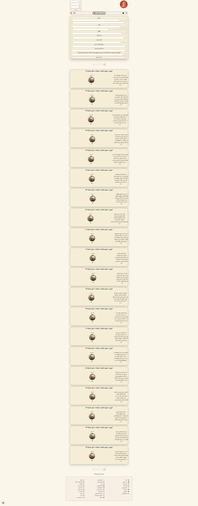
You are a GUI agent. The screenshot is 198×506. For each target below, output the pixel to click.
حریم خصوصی (80, 497)
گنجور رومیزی (100, 482)
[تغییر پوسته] (3, 502)
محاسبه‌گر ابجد (100, 490)
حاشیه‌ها (126, 490)
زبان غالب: (99, 35)
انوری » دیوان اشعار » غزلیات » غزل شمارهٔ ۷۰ (99, 328)
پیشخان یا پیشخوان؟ (98, 495)
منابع (82, 493)
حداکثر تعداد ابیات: (99, 49)
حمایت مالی (80, 486)
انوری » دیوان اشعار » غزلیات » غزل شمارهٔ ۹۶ (99, 447)
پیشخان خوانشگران (99, 493)
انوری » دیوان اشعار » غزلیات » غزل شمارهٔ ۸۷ (99, 408)
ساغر (102, 484)
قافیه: (99, 31)
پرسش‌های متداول (79, 482)
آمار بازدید (81, 491)
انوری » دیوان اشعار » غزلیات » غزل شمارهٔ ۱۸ (99, 71)
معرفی (81, 480)
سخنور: (99, 18)
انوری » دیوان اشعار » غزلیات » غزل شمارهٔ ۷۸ (99, 348)
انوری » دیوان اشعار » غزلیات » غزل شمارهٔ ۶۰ (99, 229)
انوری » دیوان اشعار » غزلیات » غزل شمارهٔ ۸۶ (99, 388)
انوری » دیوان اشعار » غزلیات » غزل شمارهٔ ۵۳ (99, 190)
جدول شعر (125, 484)
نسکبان (101, 497)
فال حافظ (126, 486)
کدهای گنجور (100, 480)
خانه (127, 480)
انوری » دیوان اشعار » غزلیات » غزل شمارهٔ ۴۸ (99, 150)
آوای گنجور (101, 491)
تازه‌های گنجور (125, 493)
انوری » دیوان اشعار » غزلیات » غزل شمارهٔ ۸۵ (99, 368)
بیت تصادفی (125, 482)
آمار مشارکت (80, 490)
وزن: (99, 25)
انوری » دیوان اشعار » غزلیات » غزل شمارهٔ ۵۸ (99, 210)
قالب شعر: (99, 40)
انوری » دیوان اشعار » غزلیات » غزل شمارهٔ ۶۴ (99, 289)
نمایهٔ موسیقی (125, 488)
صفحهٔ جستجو (88, 53)
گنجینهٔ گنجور (100, 488)
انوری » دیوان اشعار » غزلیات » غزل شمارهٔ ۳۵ (99, 111)
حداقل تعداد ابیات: (99, 44)
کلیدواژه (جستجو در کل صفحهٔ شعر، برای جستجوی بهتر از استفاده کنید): (99, 53)
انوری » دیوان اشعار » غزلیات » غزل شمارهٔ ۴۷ (99, 130)
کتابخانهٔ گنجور (100, 486)
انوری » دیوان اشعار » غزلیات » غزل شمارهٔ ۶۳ (99, 269)
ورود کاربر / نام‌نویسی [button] (100, 13)
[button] (126, 13)
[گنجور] (123, 4)
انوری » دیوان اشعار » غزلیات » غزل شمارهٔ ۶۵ (99, 309)
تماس (81, 495)
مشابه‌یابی (125, 491)
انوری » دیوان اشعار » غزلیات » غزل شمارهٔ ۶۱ (99, 249)
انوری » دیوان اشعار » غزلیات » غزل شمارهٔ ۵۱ (99, 170)
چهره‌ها (81, 484)
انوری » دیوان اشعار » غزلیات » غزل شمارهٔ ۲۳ (99, 91)
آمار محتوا (81, 488)
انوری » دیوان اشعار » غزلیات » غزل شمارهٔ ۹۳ (99, 427)
